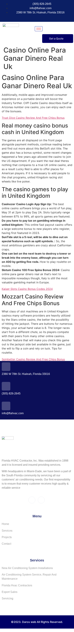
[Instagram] (38, 17)
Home (5, 523)
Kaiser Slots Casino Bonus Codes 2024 (27, 289)
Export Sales (9, 591)
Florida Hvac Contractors (17, 585)
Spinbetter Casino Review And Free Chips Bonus (33, 359)
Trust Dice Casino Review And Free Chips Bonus (33, 117)
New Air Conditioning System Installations (27, 568)
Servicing (7, 598)
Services (7, 530)
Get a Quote (56, 38)
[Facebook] (31, 17)
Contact (6, 543)
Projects (7, 537)
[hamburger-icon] (39, 28)
